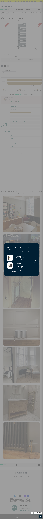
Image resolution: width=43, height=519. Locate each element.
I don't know (14, 271)
